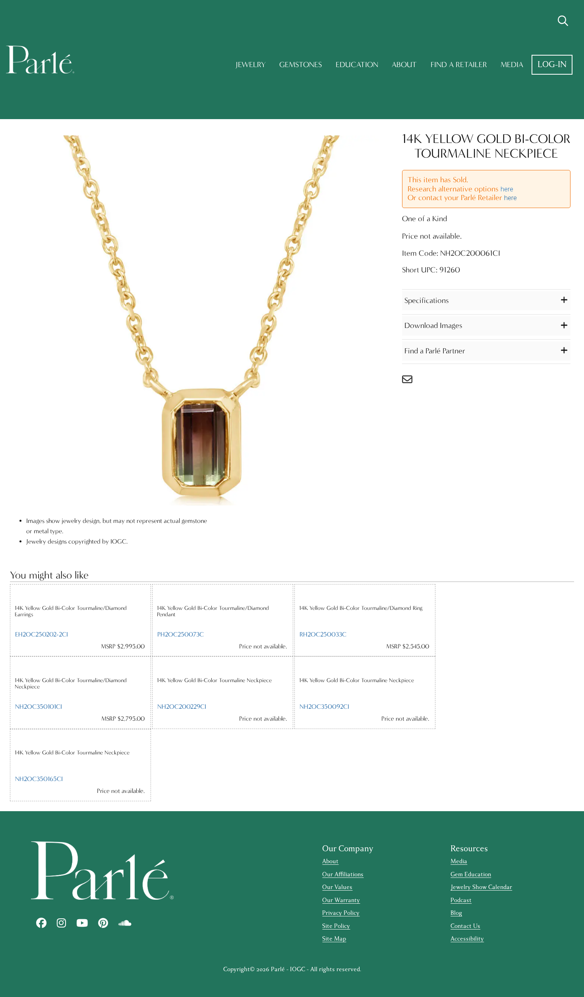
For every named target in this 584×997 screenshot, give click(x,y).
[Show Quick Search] (563, 21)
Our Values (337, 887)
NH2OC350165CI (39, 779)
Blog (456, 913)
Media (512, 64)
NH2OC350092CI (324, 706)
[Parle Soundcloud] (125, 923)
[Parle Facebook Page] (41, 923)
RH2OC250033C (323, 634)
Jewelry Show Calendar (481, 887)
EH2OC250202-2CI (41, 634)
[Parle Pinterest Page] (103, 923)
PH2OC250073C (180, 634)
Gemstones (300, 64)
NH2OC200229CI (181, 706)
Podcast (461, 900)
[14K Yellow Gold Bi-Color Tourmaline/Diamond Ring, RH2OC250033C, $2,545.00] (365, 594)
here (507, 189)
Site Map (334, 939)
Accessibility (467, 939)
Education (357, 64)
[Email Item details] (411, 381)
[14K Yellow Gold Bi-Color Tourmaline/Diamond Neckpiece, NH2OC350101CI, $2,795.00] (80, 667)
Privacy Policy (341, 913)
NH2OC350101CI (38, 706)
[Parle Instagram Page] (61, 923)
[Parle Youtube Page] (82, 923)
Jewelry (251, 64)
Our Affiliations (343, 874)
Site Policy (336, 926)
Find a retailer (459, 64)
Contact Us (465, 926)
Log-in (552, 64)
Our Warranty (341, 900)
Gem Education (471, 874)
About (404, 64)
